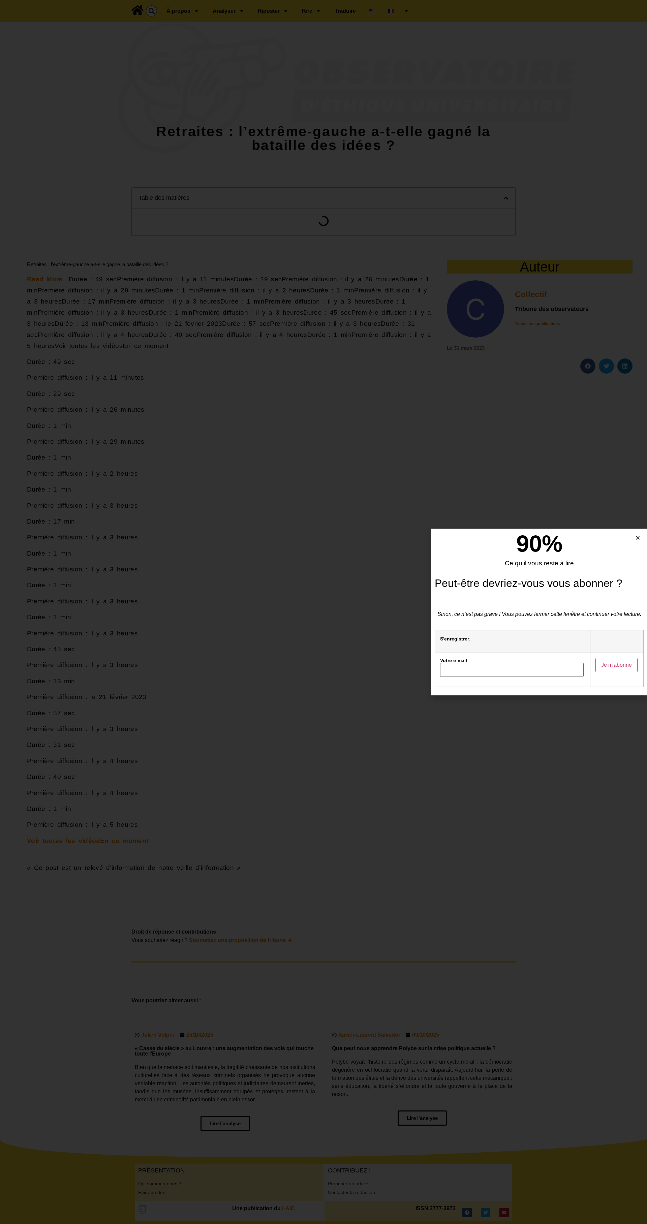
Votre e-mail (453, 660)
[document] (323, 612)
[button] (637, 537)
